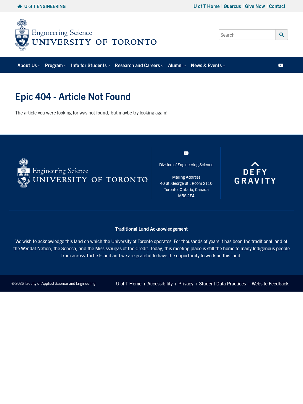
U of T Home (207, 6)
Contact (277, 6)
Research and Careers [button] (137, 65)
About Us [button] (27, 65)
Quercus (232, 6)
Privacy (185, 283)
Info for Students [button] (89, 65)
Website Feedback (270, 283)
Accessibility (160, 283)
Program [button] (54, 65)
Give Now (255, 6)
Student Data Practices (222, 283)
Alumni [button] (175, 65)
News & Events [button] (206, 65)
